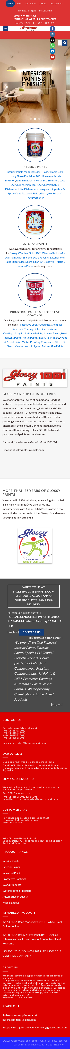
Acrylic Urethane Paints (28, 333)
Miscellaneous (11, 902)
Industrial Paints (12, 872)
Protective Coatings (14, 878)
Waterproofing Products (17, 890)
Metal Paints (29, 337)
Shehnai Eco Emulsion (45, 180)
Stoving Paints (51, 333)
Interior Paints (11, 861)
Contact (42, 3)
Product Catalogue (27, 10)
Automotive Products (15, 896)
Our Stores (30, 3)
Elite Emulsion (24, 180)
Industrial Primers (48, 337)
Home (10, 3)
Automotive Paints (52, 346)
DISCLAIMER (45, 10)
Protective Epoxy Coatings (34, 324)
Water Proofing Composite (38, 341)
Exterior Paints (11, 866)
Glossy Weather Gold (22, 253)
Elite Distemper (27, 189)
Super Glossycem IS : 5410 (27, 261)
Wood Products (12, 884)
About (19, 3)
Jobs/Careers (56, 3)
